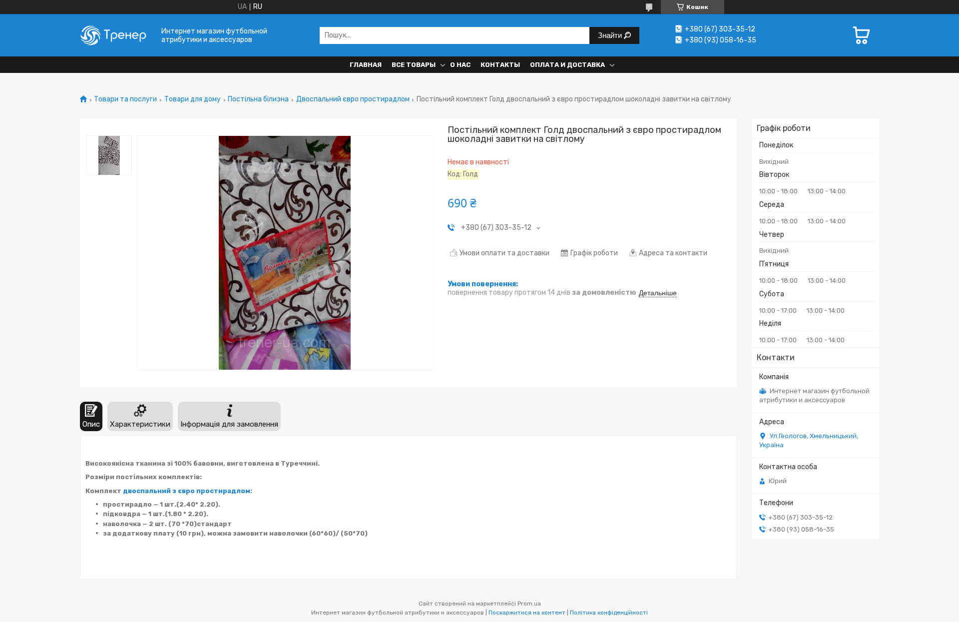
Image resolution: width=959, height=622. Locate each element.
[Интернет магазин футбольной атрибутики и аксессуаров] (117, 35)
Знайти (611, 35)
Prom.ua (529, 603)
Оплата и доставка (567, 64)
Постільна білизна (258, 99)
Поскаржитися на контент (526, 612)
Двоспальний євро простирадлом (353, 99)
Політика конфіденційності (609, 612)
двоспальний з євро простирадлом (186, 491)
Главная (366, 64)
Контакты (500, 64)
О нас (460, 64)
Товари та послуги (125, 99)
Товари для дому (192, 99)
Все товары (414, 64)
